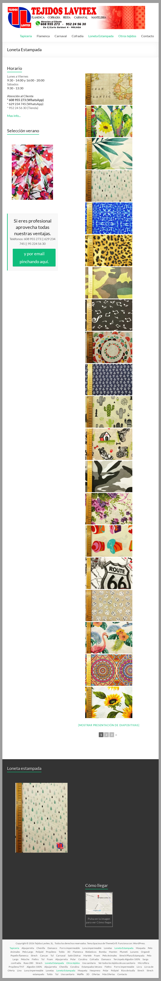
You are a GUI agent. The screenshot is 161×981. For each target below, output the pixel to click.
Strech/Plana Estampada (131, 955)
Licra (139, 966)
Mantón (113, 951)
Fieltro (35, 959)
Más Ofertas (108, 974)
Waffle (80, 974)
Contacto (147, 36)
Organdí (145, 951)
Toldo (62, 951)
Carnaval (61, 36)
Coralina (82, 959)
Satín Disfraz (74, 955)
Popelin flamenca (19, 955)
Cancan (44, 955)
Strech (34, 955)
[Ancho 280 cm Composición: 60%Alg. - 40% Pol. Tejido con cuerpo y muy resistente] (108, 89)
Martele (87, 955)
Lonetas (108, 948)
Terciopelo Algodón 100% (126, 959)
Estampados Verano (92, 966)
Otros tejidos (127, 36)
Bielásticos (90, 951)
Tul (52, 955)
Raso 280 (28, 963)
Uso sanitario (89, 963)
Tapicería (26, 36)
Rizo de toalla (128, 970)
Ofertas (96, 974)
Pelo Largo (27, 951)
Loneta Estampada (100, 36)
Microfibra (143, 963)
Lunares (134, 951)
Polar (73, 959)
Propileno (51, 951)
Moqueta (140, 948)
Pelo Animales (109, 955)
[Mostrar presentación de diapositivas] (108, 725)
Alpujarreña (28, 948)
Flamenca (43, 36)
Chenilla (41, 948)
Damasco (52, 948)
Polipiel (39, 951)
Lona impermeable (91, 948)
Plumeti (124, 951)
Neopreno (95, 970)
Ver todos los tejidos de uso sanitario (116, 963)
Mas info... (14, 115)
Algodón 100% (34, 966)
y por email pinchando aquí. (34, 257)
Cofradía (77, 36)
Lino (19, 970)
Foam (97, 955)
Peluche (25, 959)
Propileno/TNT (16, 966)
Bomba (102, 951)
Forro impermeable (70, 948)
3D (68, 951)
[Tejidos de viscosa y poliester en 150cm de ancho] (32, 172)
